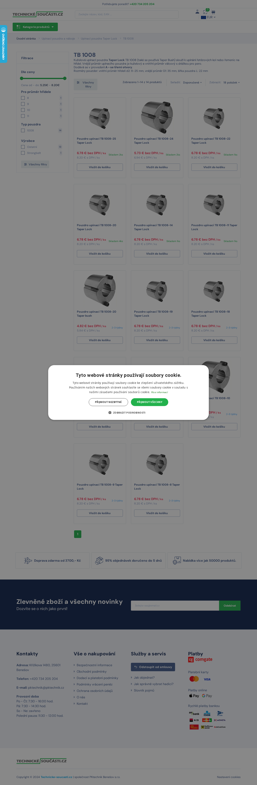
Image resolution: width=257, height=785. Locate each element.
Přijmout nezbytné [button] (108, 402)
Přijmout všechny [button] (149, 402)
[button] (128, 412)
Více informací (159, 392)
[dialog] (128, 392)
